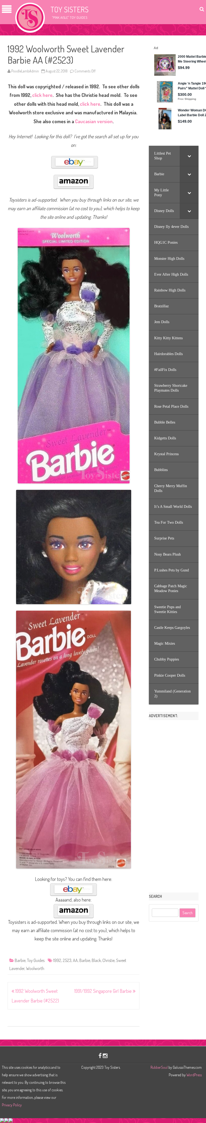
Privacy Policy (12, 1105)
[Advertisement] (173, 804)
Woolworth (35, 968)
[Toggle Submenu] (189, 156)
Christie (108, 960)
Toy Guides (36, 960)
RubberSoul (159, 1067)
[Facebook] (100, 1055)
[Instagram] (105, 1055)
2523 (67, 960)
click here (42, 95)
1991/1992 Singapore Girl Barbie (103, 991)
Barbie (20, 960)
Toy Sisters (69, 9)
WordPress (194, 1075)
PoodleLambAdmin (25, 71)
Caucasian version (94, 121)
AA (75, 960)
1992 (57, 960)
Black (96, 960)
